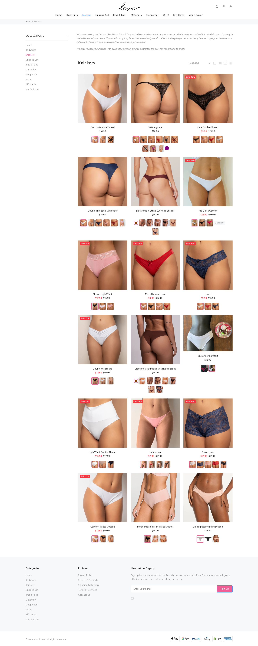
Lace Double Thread (207, 128)
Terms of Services (87, 590)
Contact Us (84, 595)
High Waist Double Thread (102, 452)
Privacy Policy (85, 575)
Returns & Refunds (88, 580)
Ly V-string (155, 452)
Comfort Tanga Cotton (102, 527)
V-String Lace (155, 128)
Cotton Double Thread (103, 128)
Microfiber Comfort (208, 356)
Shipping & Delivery (88, 585)
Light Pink (219, 223)
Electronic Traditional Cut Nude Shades (155, 369)
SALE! (28, 80)
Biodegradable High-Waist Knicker (155, 527)
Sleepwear (31, 75)
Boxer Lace (208, 452)
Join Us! (225, 589)
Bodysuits (30, 50)
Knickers (29, 55)
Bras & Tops (31, 65)
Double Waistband (102, 369)
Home (28, 22)
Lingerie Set (31, 60)
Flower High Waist (102, 294)
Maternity (30, 70)
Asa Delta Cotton (208, 211)
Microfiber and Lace (155, 294)
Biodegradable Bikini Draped (208, 527)
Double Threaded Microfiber (102, 211)
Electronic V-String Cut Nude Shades (155, 211)
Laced (208, 294)
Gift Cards (30, 85)
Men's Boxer (32, 89)
